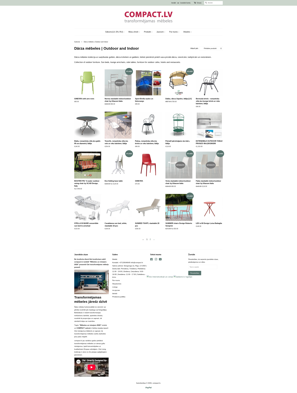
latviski (114, 293)
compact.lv (156, 383)
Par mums (173, 32)
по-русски (116, 290)
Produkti (147, 32)
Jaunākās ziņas (81, 255)
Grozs (199, 3)
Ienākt (173, 3)
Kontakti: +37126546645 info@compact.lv (127, 262)
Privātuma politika (118, 297)
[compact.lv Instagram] (156, 260)
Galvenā (77, 42)
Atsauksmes (116, 284)
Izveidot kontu (185, 3)
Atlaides (186, 32)
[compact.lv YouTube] (160, 260)
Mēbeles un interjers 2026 (90, 325)
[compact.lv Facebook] (151, 260)
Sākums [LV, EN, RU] (114, 32)
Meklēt (114, 259)
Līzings (115, 287)
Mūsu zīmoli (133, 32)
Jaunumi (160, 32)
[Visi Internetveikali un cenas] (160, 277)
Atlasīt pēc (194, 48)
